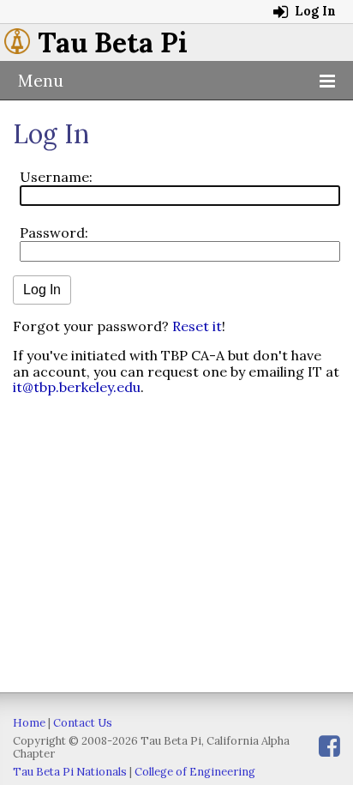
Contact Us (82, 723)
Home (29, 723)
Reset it (197, 326)
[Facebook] (329, 746)
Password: (54, 232)
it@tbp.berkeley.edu (77, 387)
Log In (313, 11)
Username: (56, 176)
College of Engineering (195, 771)
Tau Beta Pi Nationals (70, 771)
